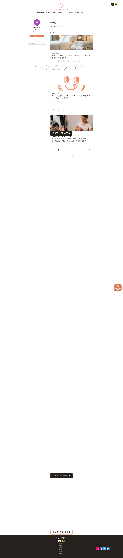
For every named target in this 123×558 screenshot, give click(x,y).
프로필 (32, 43)
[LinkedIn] (108, 548)
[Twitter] (104, 548)
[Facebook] (101, 548)
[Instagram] (97, 548)
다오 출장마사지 (61, 10)
